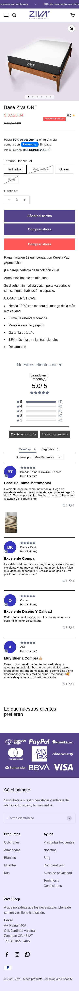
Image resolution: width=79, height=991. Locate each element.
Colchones (12, 842)
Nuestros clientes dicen (39, 364)
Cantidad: (11, 191)
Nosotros (50, 850)
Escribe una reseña (23, 434)
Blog (47, 858)
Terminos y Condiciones (53, 883)
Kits (7, 873)
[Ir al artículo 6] (50, 96)
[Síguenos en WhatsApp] (27, 954)
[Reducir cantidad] (9, 200)
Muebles (10, 865)
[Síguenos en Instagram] (17, 954)
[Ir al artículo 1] (28, 96)
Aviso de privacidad (58, 873)
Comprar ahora (39, 229)
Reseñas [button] (25, 449)
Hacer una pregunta (55, 434)
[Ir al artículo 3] (37, 96)
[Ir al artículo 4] (41, 96)
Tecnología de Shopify (58, 978)
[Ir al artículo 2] (32, 96)
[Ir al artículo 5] (46, 96)
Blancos (10, 858)
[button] (39, 402)
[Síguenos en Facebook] (7, 954)
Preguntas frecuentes (59, 842)
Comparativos (54, 865)
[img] (39, 467)
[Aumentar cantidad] (24, 200)
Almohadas (12, 850)
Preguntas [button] (47, 449)
